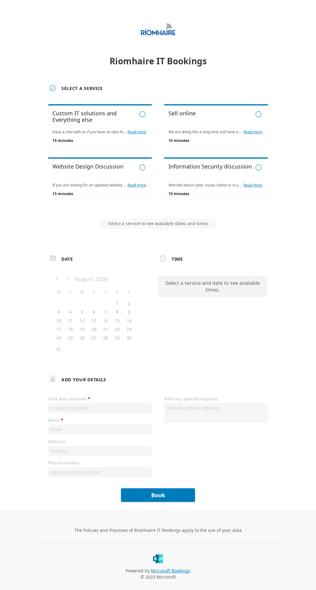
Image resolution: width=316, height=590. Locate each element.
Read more (136, 132)
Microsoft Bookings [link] (170, 571)
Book (158, 495)
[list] (158, 157)
